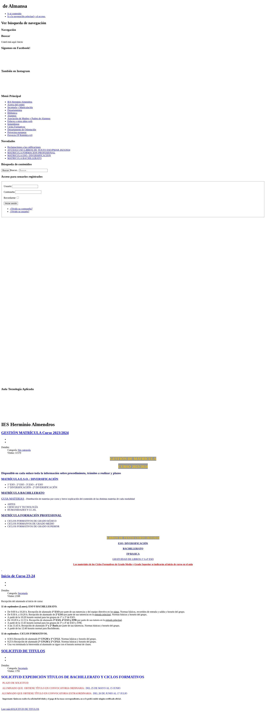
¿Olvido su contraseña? (21, 208)
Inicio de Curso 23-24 (18, 576)
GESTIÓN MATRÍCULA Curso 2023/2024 (35, 433)
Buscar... (14, 170)
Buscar (5, 170)
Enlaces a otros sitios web (19, 121)
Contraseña (9, 192)
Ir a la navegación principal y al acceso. (26, 16)
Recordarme (10, 197)
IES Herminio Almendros (19, 102)
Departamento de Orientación (21, 129)
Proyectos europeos (16, 132)
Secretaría (23, 593)
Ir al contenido (14, 13)
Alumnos (11, 115)
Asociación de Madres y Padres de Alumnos (28, 118)
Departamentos (14, 110)
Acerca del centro (15, 104)
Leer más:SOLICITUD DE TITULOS (20, 709)
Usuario (7, 186)
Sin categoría (24, 450)
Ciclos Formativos (16, 127)
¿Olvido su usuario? (19, 211)
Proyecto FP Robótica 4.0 (19, 135)
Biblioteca (12, 113)
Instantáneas (13, 124)
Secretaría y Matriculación (20, 107)
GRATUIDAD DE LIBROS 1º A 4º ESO (133, 559)
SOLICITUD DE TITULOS (23, 651)
